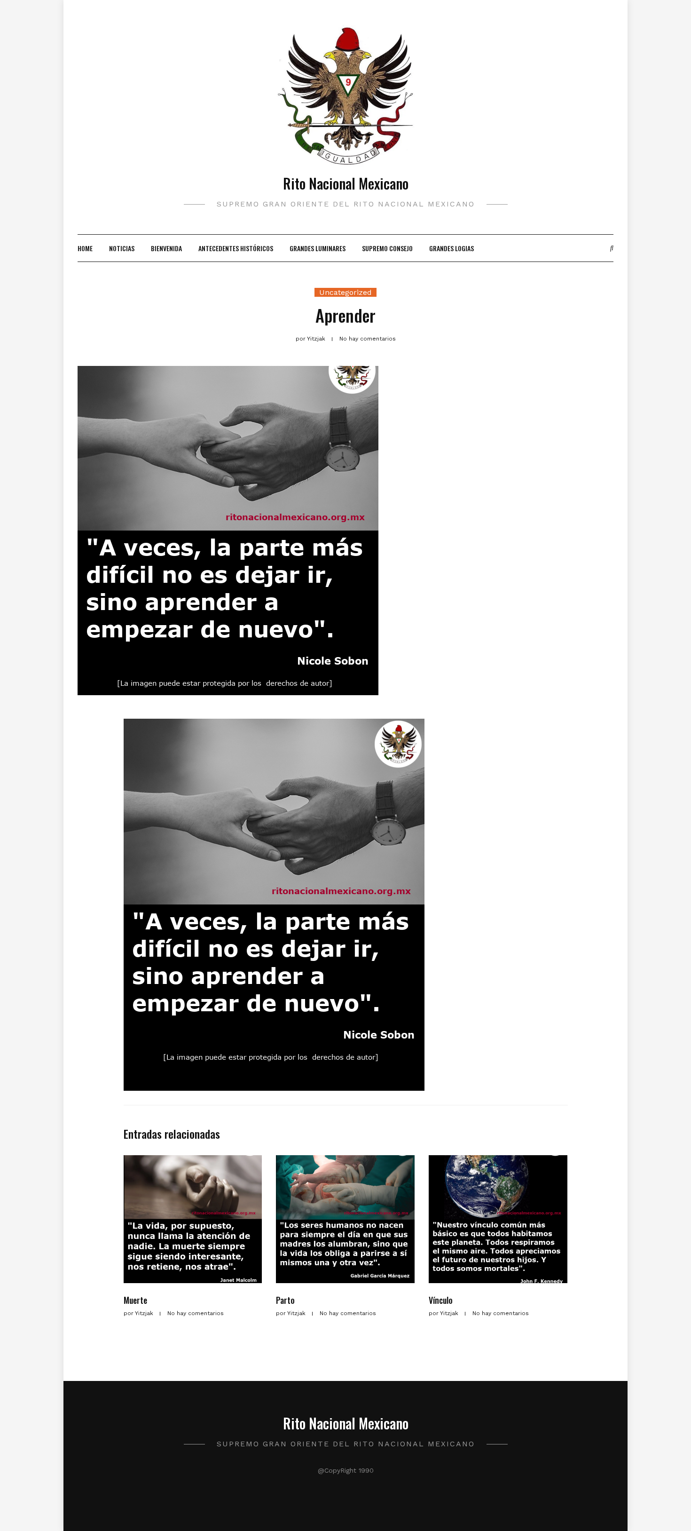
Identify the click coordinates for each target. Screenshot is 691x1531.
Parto (285, 1300)
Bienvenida (166, 248)
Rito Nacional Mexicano (345, 183)
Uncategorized (345, 292)
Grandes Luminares (318, 248)
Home (85, 248)
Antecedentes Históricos (235, 248)
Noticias (121, 248)
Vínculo (441, 1300)
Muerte (135, 1300)
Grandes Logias (451, 248)
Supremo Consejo (387, 248)
